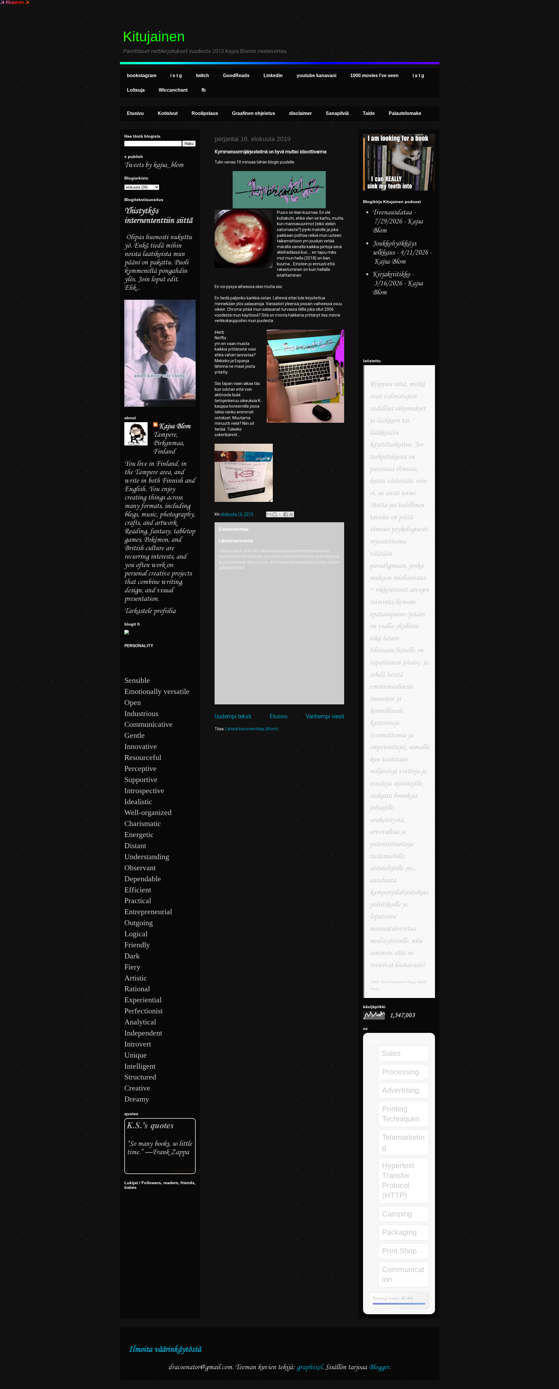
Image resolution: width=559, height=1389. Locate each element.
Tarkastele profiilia (150, 611)
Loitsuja (136, 90)
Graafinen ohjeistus (253, 113)
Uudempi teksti (233, 716)
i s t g (176, 75)
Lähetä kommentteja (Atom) (251, 729)
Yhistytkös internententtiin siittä (158, 215)
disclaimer (300, 113)
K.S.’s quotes (150, 1125)
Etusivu (135, 113)
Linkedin (273, 75)
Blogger (379, 1367)
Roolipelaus (205, 113)
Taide (369, 113)
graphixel (309, 1367)
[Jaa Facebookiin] (286, 514)
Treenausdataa (392, 212)
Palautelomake (405, 113)
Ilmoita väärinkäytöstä (165, 1349)
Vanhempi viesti (325, 716)
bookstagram (141, 75)
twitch (202, 75)
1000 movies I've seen (374, 75)
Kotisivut (168, 113)
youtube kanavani (316, 75)
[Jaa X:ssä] (280, 514)
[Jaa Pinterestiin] (291, 514)
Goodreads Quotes (183, 1170)
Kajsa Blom (174, 426)
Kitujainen (154, 36)
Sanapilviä (337, 113)
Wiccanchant (173, 90)
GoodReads (236, 75)
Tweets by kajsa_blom (153, 165)
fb (203, 90)
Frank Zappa (170, 1152)
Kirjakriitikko (391, 274)
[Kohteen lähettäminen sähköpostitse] (269, 514)
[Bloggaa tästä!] (274, 514)
